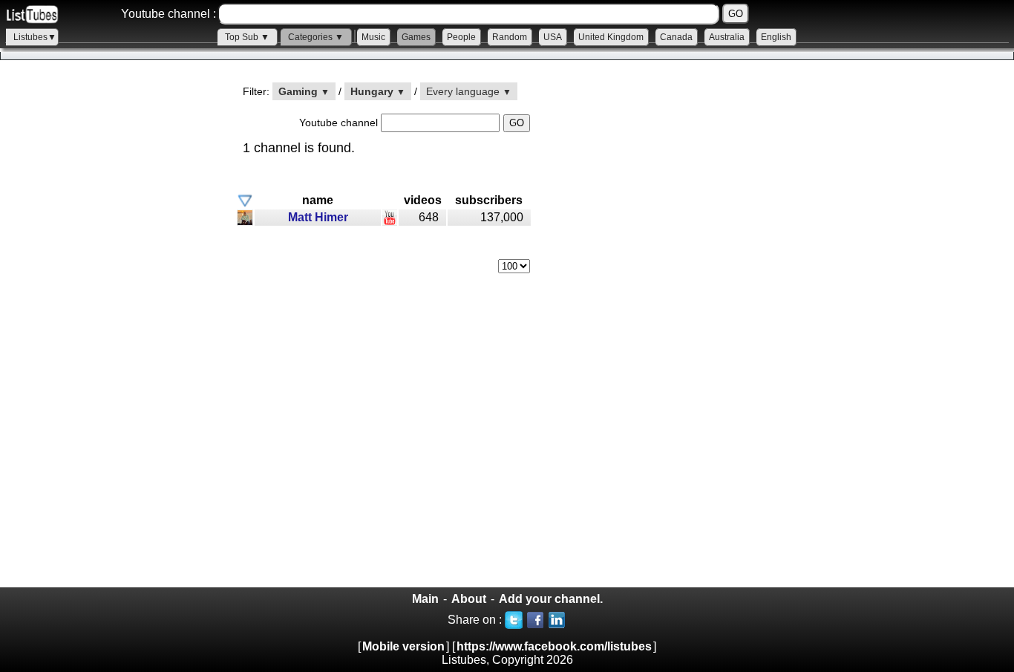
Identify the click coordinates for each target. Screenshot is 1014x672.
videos (423, 200)
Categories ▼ (316, 37)
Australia (727, 37)
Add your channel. (551, 599)
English (776, 37)
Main (425, 599)
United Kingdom (611, 37)
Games (416, 37)
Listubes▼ (34, 37)
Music (373, 37)
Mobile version (403, 646)
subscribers (489, 200)
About (468, 599)
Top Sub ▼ (247, 37)
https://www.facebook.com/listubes (554, 646)
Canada (676, 37)
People (461, 37)
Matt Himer (318, 217)
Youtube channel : (168, 13)
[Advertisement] (111, 335)
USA (552, 37)
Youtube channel (340, 122)
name (317, 200)
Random (509, 37)
